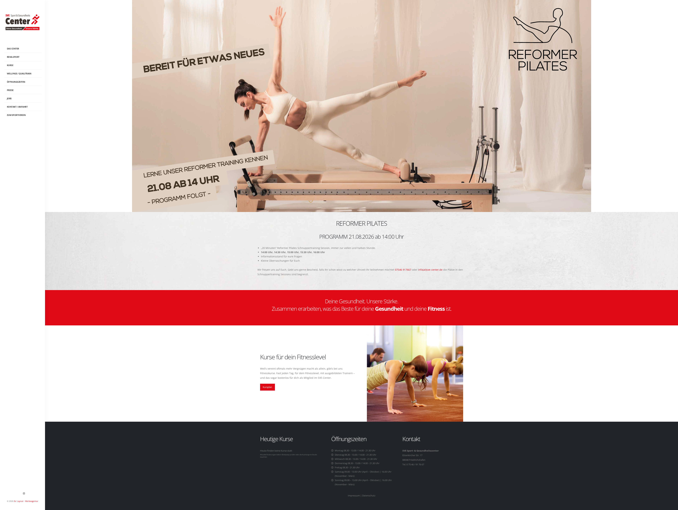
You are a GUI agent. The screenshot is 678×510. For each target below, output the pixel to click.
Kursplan (267, 387)
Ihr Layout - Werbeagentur (26, 501)
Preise (10, 90)
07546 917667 (403, 269)
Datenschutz (368, 495)
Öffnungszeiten (16, 81)
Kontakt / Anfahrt (17, 106)
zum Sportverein (16, 115)
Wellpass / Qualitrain (19, 73)
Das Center (13, 48)
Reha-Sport (13, 56)
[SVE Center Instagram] (23, 493)
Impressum (354, 495)
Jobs (9, 98)
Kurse (10, 65)
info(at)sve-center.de (430, 269)
